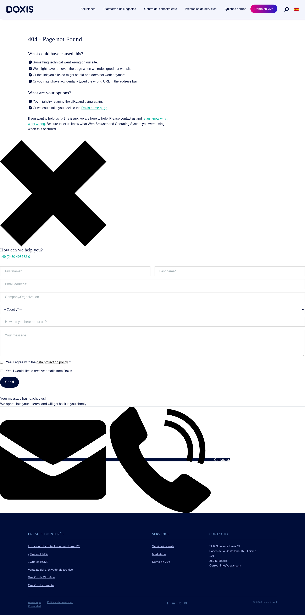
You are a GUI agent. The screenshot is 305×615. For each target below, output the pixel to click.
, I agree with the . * (38, 362)
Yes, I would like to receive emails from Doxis (39, 371)
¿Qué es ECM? (38, 561)
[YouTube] (185, 603)
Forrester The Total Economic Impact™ (54, 546)
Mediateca (159, 554)
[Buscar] (286, 9)
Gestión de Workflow (41, 577)
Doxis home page (94, 108)
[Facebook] (168, 603)
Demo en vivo (161, 561)
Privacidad (34, 606)
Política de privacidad (60, 602)
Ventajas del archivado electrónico (50, 569)
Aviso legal (34, 602)
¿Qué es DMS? (38, 554)
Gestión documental (41, 585)
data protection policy (52, 362)
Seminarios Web (163, 546)
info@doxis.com (230, 565)
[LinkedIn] (174, 603)
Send (9, 382)
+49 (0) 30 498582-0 (15, 256)
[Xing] (180, 603)
